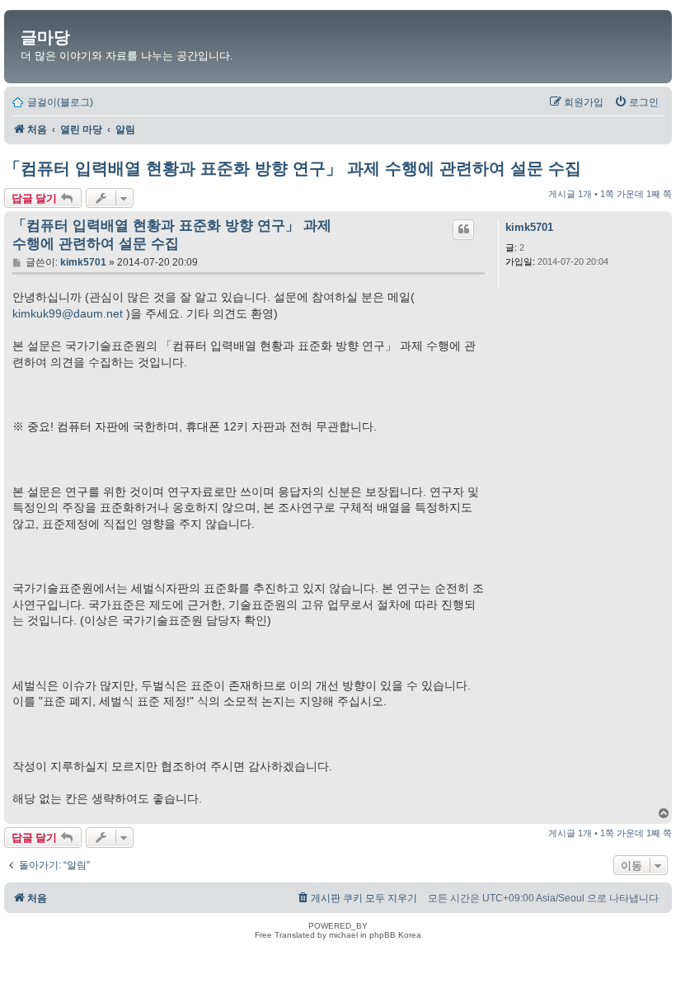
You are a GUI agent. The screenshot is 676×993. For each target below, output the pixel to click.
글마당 (45, 37)
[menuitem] (636, 102)
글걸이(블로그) (60, 102)
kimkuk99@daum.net (67, 313)
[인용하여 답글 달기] (463, 229)
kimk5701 (529, 227)
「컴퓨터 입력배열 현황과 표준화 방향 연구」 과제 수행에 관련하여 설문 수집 (292, 168)
